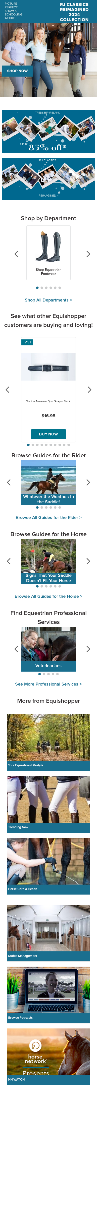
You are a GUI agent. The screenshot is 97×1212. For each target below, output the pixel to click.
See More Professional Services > (48, 684)
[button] (37, 288)
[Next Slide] (84, 254)
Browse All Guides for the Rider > (49, 517)
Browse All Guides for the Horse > (48, 596)
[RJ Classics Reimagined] (48, 179)
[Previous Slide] (12, 254)
